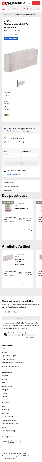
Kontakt (4, 352)
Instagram (5, 390)
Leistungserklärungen (9, 431)
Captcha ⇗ (31, 337)
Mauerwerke (7, 14)
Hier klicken (22, 335)
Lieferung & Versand (8, 359)
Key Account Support (9, 356)
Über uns (5, 376)
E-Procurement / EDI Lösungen (12, 363)
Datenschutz (6, 413)
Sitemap (4, 427)
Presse (4, 383)
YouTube (4, 397)
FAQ (3, 349)
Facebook (5, 393)
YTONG (7, 21)
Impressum (5, 410)
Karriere (4, 379)
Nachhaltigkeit (7, 386)
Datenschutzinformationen (18, 328)
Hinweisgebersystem (9, 420)
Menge (6, 151)
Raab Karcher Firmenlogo (10, 366)
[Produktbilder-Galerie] (21, 60)
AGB (3, 406)
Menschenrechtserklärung (10, 424)
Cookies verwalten (8, 417)
